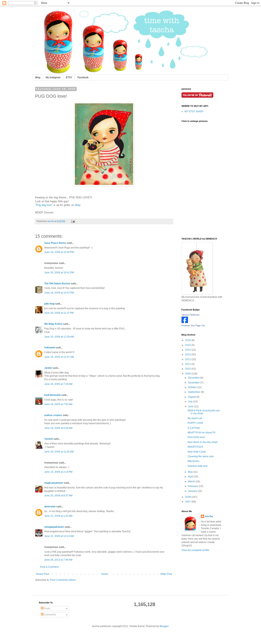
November (194, 382)
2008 (188, 497)
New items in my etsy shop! (203, 442)
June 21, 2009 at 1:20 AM (58, 516)
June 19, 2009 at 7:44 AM (58, 384)
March (192, 481)
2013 (188, 354)
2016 (188, 340)
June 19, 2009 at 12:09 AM (59, 336)
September (194, 392)
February (193, 486)
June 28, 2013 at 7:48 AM (58, 559)
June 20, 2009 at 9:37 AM (58, 495)
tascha (209, 516)
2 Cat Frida (194, 427)
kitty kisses (193, 461)
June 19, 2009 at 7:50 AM (58, 404)
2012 (188, 359)
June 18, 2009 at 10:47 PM (59, 292)
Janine (48, 368)
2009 (188, 373)
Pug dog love (44, 204)
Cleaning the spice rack (201, 456)
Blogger (164, 626)
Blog (37, 77)
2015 (188, 345)
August (192, 396)
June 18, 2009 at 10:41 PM (59, 272)
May (190, 471)
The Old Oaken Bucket (57, 283)
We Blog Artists (53, 323)
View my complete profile (195, 550)
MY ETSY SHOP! (194, 111)
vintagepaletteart (54, 527)
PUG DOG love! (196, 437)
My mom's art (195, 418)
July (190, 401)
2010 (188, 368)
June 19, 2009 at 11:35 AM (59, 451)
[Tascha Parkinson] (184, 322)
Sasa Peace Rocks (55, 243)
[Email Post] (72, 221)
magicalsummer (53, 482)
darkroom (50, 506)
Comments (49, 614)
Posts (46, 608)
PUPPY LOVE (195, 423)
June (191, 406)
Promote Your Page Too (193, 325)
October (192, 387)
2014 (188, 349)
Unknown (49, 347)
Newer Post (42, 574)
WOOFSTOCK (195, 446)
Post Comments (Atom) (63, 580)
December (194, 377)
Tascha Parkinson (190, 315)
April (191, 476)
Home (104, 574)
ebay (77, 204)
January (193, 491)
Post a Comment (49, 566)
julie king (49, 303)
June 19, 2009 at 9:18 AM (58, 428)
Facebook (82, 77)
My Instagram (53, 77)
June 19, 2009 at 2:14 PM (58, 471)
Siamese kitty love (198, 466)
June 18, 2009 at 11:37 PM (59, 312)
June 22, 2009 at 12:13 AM (59, 536)
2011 (188, 364)
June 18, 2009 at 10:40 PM (59, 252)
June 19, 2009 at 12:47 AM (59, 357)
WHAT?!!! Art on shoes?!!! (201, 432)
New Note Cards (197, 451)
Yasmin (48, 438)
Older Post (166, 574)
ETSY (69, 77)
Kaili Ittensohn (52, 395)
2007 (188, 501)
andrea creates (53, 415)
